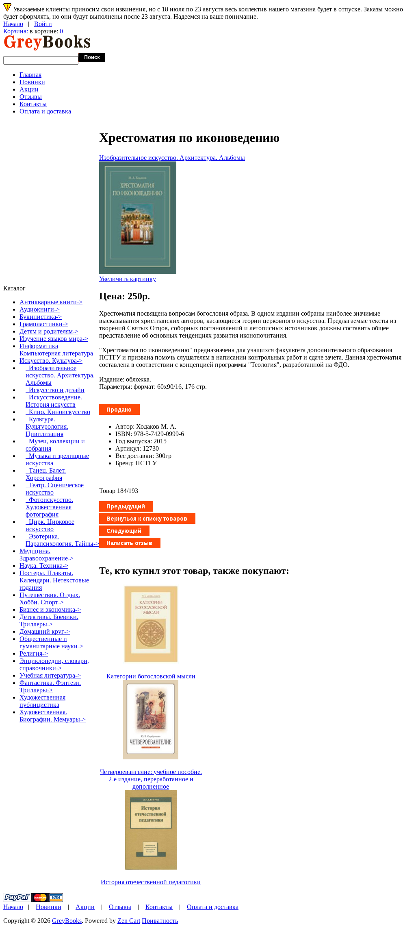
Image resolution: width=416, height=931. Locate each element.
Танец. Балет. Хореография (46, 474)
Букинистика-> (41, 316)
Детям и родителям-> (49, 331)
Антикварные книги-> (51, 302)
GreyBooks (67, 920)
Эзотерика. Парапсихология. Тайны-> (62, 540)
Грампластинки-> (44, 324)
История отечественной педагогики (151, 882)
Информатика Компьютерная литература (56, 349)
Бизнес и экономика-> (50, 609)
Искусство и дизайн (55, 389)
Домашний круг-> (45, 631)
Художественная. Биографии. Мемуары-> (53, 716)
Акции (29, 89)
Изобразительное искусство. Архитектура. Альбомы (172, 157)
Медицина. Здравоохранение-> (47, 554)
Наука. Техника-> (44, 565)
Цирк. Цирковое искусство (50, 525)
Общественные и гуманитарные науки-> (51, 642)
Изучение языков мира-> (54, 338)
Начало (13, 23)
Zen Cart (128, 920)
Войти (43, 23)
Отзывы (31, 96)
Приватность (160, 920)
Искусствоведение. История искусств (54, 401)
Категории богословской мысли (150, 676)
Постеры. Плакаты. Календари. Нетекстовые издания (54, 580)
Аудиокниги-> (40, 309)
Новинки (32, 81)
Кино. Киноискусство (58, 411)
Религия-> (34, 653)
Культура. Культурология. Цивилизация (47, 426)
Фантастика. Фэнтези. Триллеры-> (50, 686)
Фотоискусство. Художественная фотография (49, 507)
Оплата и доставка (45, 111)
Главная (30, 74)
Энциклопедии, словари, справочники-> (54, 664)
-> (51, 360)
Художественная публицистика (42, 701)
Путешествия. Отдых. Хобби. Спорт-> (50, 598)
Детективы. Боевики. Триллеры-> (49, 620)
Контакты (33, 103)
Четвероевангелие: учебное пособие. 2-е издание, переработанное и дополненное (151, 779)
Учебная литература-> (50, 675)
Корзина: (15, 31)
